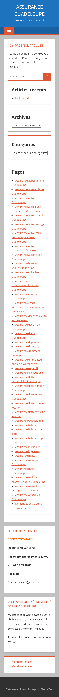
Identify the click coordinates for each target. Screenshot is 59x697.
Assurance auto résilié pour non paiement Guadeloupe (27, 237)
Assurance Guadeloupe (29, 420)
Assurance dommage (27, 346)
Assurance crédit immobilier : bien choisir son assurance (28, 307)
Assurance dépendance (29, 342)
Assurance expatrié (26, 368)
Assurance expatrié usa (29, 372)
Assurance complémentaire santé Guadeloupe (25, 285)
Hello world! (22, 98)
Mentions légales (22, 661)
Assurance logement (27, 451)
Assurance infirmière (27, 447)
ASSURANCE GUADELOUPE (29, 10)
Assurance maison (26, 455)
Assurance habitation (28, 425)
